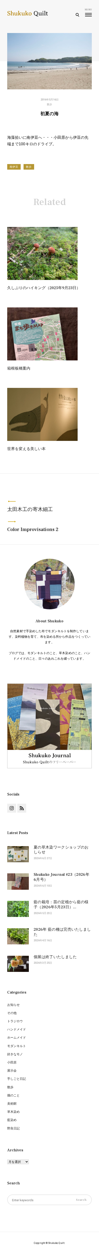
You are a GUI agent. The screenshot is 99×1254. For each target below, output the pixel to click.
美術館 (12, 1103)
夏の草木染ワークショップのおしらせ (61, 850)
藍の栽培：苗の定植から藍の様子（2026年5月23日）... (61, 904)
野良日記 (13, 1128)
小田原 (12, 1062)
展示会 (12, 1070)
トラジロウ (15, 1021)
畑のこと (13, 1095)
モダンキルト (16, 1046)
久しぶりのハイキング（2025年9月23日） (43, 287)
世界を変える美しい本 (26, 448)
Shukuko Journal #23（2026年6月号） (61, 877)
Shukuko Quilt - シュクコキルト (27, 17)
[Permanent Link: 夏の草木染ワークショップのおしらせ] (18, 855)
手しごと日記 (16, 1079)
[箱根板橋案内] (42, 359)
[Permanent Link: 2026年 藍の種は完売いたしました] (18, 937)
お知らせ (13, 1005)
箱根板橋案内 (18, 368)
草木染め (13, 1112)
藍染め (12, 1120)
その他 (12, 1013)
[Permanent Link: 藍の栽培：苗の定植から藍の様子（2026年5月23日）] (18, 910)
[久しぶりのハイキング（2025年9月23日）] (42, 278)
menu (88, 9)
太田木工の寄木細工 (30, 509)
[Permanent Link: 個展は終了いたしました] (18, 965)
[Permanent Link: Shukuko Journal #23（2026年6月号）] (18, 882)
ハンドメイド (16, 1029)
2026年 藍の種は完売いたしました (62, 932)
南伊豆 (14, 166)
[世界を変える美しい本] (42, 439)
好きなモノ (15, 1054)
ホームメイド (16, 1037)
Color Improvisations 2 (32, 529)
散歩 (49, 104)
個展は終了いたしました (55, 957)
